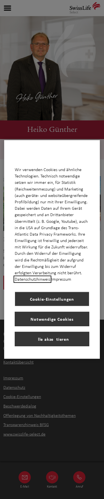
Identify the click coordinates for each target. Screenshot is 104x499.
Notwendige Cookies (52, 319)
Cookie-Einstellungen (52, 299)
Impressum (61, 279)
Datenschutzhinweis (32, 279)
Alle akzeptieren (52, 339)
